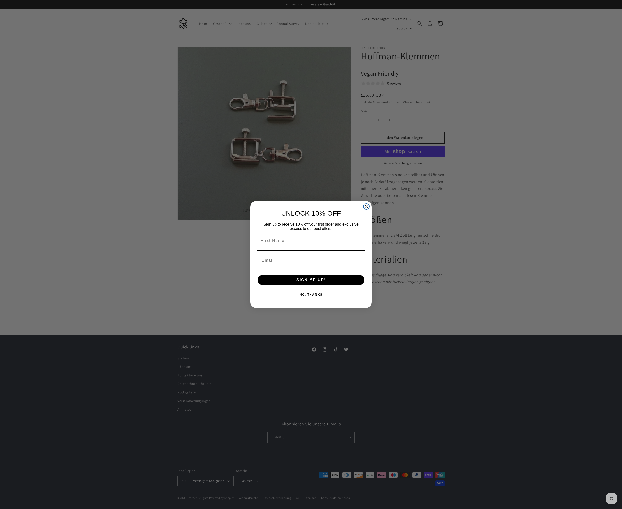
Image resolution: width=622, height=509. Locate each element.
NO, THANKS (311, 294)
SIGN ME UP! (311, 280)
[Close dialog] (366, 206)
